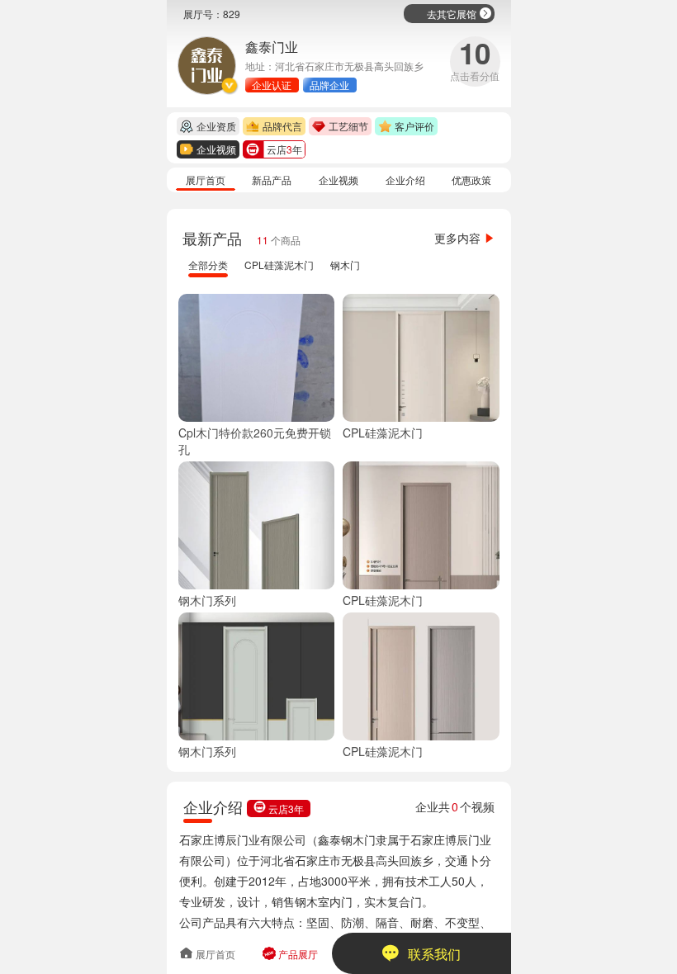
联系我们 (421, 953)
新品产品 (271, 180)
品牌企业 (329, 85)
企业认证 (271, 85)
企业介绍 (405, 180)
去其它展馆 (459, 14)
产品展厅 (290, 954)
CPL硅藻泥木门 (279, 265)
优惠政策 (471, 180)
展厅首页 (205, 180)
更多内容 (464, 237)
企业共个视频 (455, 806)
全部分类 (208, 265)
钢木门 (345, 265)
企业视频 (338, 180)
